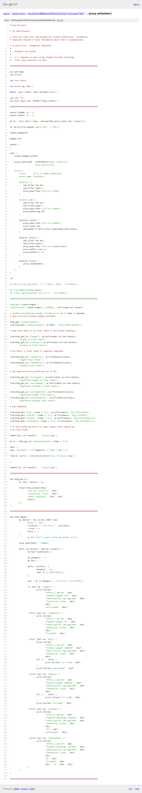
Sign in (136, 4)
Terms (32, 788)
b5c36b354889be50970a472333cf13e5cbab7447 (56, 13)
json (137, 788)
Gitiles (16, 788)
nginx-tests (18, 13)
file (60, 20)
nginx (6, 13)
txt (130, 788)
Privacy (24, 788)
